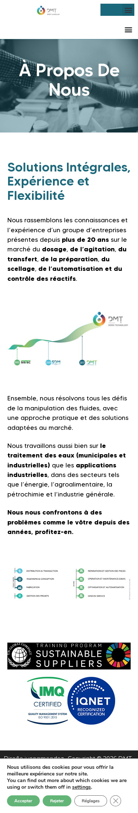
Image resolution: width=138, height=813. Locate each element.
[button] (128, 10)
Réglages (91, 801)
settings (81, 787)
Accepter (23, 801)
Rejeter (57, 801)
